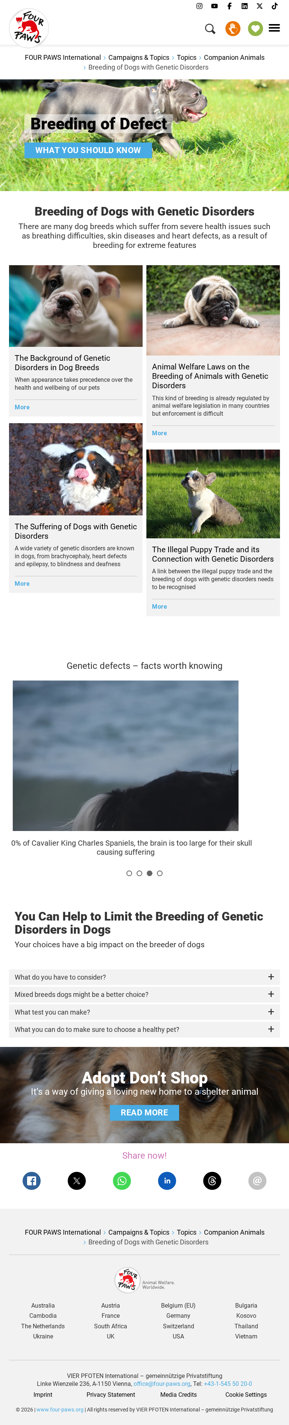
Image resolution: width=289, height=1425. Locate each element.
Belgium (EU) (178, 1305)
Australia (43, 1305)
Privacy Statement (111, 1395)
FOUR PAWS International (63, 57)
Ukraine (43, 1336)
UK (110, 1336)
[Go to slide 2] (139, 873)
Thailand (246, 1326)
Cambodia (43, 1316)
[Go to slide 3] (149, 873)
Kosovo (246, 1316)
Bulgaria (246, 1305)
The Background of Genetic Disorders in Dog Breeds (62, 363)
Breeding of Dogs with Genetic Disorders (148, 67)
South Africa (110, 1326)
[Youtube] (214, 6)
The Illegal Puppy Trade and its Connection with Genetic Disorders (213, 554)
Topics (186, 57)
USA (178, 1336)
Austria (110, 1305)
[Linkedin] (244, 6)
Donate (232, 28)
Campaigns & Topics (138, 57)
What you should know (88, 150)
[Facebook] (229, 6)
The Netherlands (43, 1326)
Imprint (42, 1395)
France (111, 1316)
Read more (144, 1112)
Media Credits (178, 1395)
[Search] (210, 30)
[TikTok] (274, 6)
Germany (178, 1316)
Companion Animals (234, 57)
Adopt (255, 28)
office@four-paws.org (162, 1383)
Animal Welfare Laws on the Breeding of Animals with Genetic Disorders (210, 376)
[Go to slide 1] (129, 873)
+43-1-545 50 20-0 (228, 1383)
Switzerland (178, 1326)
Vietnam (246, 1336)
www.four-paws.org (60, 1410)
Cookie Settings (246, 1395)
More (22, 407)
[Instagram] (199, 6)
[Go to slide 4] (160, 873)
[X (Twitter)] (259, 6)
